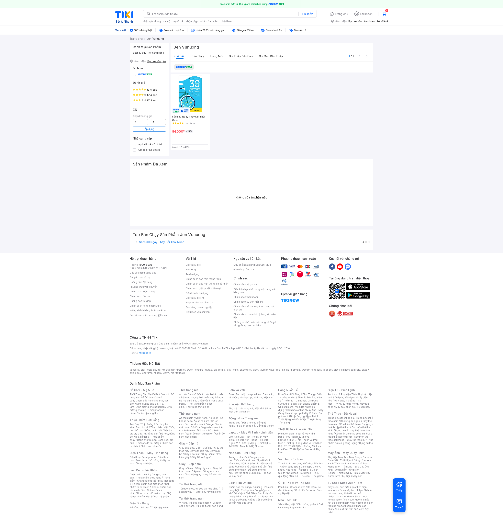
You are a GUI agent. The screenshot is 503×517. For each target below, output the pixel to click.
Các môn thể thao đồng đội (350, 433)
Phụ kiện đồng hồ (245, 425)
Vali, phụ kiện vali (263, 397)
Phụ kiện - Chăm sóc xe (291, 487)
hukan (157, 372)
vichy (166, 372)
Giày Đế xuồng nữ (201, 457)
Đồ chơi (165, 394)
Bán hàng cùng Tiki (244, 269)
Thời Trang (308, 394)
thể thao (227, 21)
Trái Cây (134, 424)
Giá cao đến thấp (271, 56)
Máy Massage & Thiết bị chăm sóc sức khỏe (152, 482)
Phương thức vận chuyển (143, 286)
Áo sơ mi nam (201, 421)
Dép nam (197, 471)
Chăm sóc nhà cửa (151, 446)
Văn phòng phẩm (307, 504)
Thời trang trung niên (197, 406)
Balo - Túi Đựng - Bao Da (349, 466)
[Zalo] (348, 266)
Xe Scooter (308, 490)
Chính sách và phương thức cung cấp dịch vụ (254, 308)
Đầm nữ (192, 394)
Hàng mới (216, 56)
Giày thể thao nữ (356, 439)
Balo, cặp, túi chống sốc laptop (251, 396)
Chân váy (203, 400)
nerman (295, 369)
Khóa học (308, 463)
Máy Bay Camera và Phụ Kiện (349, 474)
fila (172, 372)
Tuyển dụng (192, 274)
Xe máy (289, 490)
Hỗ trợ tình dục (158, 493)
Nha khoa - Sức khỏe (299, 472)
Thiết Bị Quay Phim (348, 472)
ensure (199, 369)
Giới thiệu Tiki (193, 264)
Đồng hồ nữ (248, 422)
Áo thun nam (186, 417)
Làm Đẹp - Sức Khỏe (143, 470)
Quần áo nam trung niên (199, 433)
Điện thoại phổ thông (148, 460)
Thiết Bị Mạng (248, 443)
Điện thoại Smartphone (143, 457)
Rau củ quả (142, 427)
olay (336, 369)
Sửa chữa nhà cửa (245, 460)
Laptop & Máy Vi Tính (305, 413)
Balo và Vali (237, 390)
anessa (316, 369)
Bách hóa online (295, 410)
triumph (264, 369)
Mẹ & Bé (299, 406)
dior (143, 369)
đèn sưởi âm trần (344, 509)
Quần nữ (203, 394)
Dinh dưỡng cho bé (147, 403)
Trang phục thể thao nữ (341, 417)
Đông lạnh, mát (153, 430)
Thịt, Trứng (147, 424)
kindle (285, 369)
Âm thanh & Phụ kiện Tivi (342, 394)
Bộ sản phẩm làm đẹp (150, 495)
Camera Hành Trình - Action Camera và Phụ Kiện (349, 463)
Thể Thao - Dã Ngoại (342, 413)
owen (190, 369)
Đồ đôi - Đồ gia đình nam (204, 427)
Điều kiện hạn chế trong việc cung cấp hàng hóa (254, 291)
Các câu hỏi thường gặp (143, 272)
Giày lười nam (186, 468)
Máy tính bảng (145, 463)
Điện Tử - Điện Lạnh (341, 390)
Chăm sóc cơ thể (146, 480)
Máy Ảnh (357, 476)
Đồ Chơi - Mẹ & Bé (142, 390)
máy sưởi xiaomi (353, 499)
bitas (364, 369)
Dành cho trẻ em (146, 439)
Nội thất (245, 463)
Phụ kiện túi (214, 491)
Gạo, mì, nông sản (148, 433)
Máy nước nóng (349, 403)
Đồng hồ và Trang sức (244, 418)
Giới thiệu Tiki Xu (195, 297)
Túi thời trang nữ (190, 484)
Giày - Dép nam (190, 464)
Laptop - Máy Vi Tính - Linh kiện (251, 432)
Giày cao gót (186, 447)
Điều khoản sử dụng (197, 293)
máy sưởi (333, 487)
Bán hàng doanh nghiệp (199, 307)
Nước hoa (142, 493)
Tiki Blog (191, 269)
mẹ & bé (178, 21)
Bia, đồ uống (142, 436)
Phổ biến (179, 56)
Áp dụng (149, 129)
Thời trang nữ (188, 390)
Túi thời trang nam (191, 498)
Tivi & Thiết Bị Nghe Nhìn (298, 418)
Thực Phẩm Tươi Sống (144, 419)
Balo (231, 394)
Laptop (260, 446)
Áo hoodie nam (195, 424)
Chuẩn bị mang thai (148, 413)
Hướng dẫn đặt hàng (141, 282)
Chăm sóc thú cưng (240, 487)
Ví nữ (215, 488)
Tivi (336, 403)
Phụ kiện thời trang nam (250, 410)
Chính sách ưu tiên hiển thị (248, 301)
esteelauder (154, 369)
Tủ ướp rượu (363, 406)
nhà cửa (205, 21)
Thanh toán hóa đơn (289, 463)
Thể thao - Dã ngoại (294, 400)
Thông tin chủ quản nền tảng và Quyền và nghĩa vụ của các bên (255, 324)
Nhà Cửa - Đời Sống (242, 453)
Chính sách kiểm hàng (142, 291)
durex (208, 369)
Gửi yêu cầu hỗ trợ (140, 277)
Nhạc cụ (255, 472)
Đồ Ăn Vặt (241, 496)
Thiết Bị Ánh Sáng (350, 460)
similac (345, 369)
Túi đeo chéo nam (199, 502)
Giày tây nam (203, 468)
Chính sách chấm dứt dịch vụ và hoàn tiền (254, 316)
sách (216, 21)
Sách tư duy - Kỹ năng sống (148, 52)
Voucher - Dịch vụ (290, 459)
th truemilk (169, 369)
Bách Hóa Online (240, 482)
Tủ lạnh (338, 397)
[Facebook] (332, 266)
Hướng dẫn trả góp (140, 300)
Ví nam (183, 502)
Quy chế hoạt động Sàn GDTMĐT (252, 264)
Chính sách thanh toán (246, 297)
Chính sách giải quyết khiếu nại (203, 288)
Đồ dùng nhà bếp (139, 507)
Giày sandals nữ (199, 450)
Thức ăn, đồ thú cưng (148, 443)
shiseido (135, 372)
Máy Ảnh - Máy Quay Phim (346, 453)
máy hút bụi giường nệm (348, 501)
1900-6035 (145, 264)
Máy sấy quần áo (345, 406)
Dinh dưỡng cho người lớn (150, 406)
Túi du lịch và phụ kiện (248, 394)
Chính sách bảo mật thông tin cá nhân (207, 283)
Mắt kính (259, 408)
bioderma (219, 369)
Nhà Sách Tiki (287, 500)
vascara (134, 369)
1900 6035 (145, 353)
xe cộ (166, 21)
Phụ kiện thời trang (241, 404)
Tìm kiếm (307, 14)
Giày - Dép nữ (188, 443)
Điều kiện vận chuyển (198, 311)
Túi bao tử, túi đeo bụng (209, 505)
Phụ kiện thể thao (350, 424)
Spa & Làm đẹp (302, 466)
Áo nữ (182, 394)
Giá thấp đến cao (241, 56)
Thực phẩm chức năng (148, 477)
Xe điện (311, 487)
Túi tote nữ (200, 491)
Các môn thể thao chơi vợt (350, 435)
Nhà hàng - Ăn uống (297, 469)
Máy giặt (339, 400)
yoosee (327, 369)
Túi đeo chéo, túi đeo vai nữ (195, 488)
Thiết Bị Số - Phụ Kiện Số (295, 429)
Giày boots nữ (192, 454)
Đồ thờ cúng (242, 472)
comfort (355, 369)
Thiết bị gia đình (160, 507)
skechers (245, 369)
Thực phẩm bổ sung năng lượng (350, 441)
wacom (306, 369)
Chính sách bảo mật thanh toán (203, 278)
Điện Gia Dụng (139, 503)
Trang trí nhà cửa (238, 457)
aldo (255, 369)
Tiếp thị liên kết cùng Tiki (200, 302)
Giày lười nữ (208, 454)
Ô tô (297, 490)
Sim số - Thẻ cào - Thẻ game (307, 476)
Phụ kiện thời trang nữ (241, 408)
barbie (181, 369)
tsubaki (180, 372)
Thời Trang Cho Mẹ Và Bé (144, 394)
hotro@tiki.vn (158, 310)
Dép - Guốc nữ (204, 447)
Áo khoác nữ (206, 397)
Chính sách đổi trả (140, 296)
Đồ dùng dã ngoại (350, 421)
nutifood (275, 369)
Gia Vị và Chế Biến (245, 493)
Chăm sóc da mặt (140, 474)
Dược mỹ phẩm (161, 496)
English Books (298, 507)
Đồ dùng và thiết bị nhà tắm (251, 466)
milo (235, 369)
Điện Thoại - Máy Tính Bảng (149, 453)
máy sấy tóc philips (352, 490)
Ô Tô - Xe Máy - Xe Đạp (294, 482)
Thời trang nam (189, 413)
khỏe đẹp (192, 21)
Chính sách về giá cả (245, 284)
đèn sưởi (345, 487)
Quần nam (201, 417)
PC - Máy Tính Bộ (244, 446)
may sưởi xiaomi (345, 496)
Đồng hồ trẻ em (265, 425)
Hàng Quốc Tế (288, 390)
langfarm (147, 372)
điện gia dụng (152, 21)
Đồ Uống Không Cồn (249, 499)
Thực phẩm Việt (159, 427)
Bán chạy (198, 56)
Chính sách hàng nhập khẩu (145, 305)
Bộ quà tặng (245, 502)
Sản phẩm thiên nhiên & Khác (150, 485)
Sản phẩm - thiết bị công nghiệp (300, 415)
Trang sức (234, 422)
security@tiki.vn (158, 315)
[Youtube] (340, 266)
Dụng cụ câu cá (344, 430)
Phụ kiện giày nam (196, 474)
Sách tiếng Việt (286, 504)
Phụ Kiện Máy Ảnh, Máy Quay (344, 457)
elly (229, 369)
